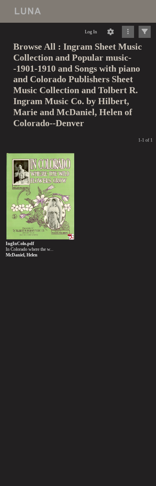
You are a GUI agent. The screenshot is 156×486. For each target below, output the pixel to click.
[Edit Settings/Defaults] (110, 32)
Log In (91, 31)
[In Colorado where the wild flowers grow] (40, 196)
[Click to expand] (145, 32)
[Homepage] (78, 11)
